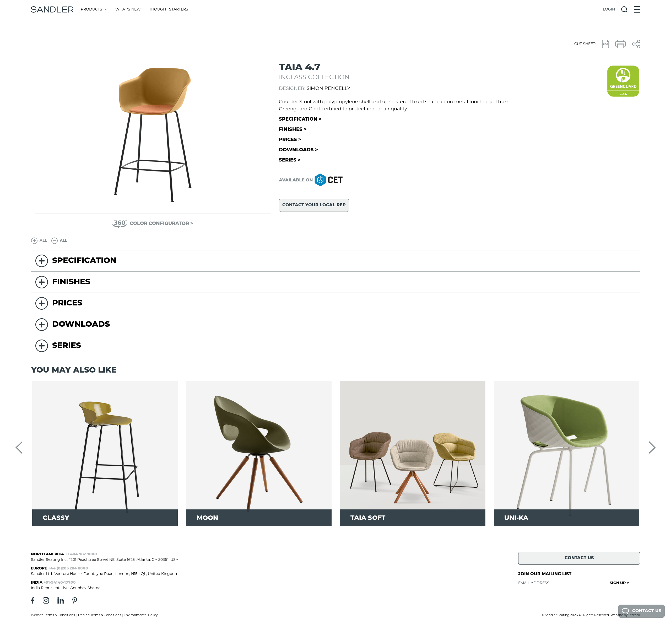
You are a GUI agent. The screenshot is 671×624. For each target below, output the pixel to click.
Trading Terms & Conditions (99, 615)
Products (91, 10)
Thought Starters (168, 10)
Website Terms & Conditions (53, 615)
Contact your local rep (314, 205)
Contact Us (646, 611)
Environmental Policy (141, 615)
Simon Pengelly (328, 89)
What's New (128, 10)
